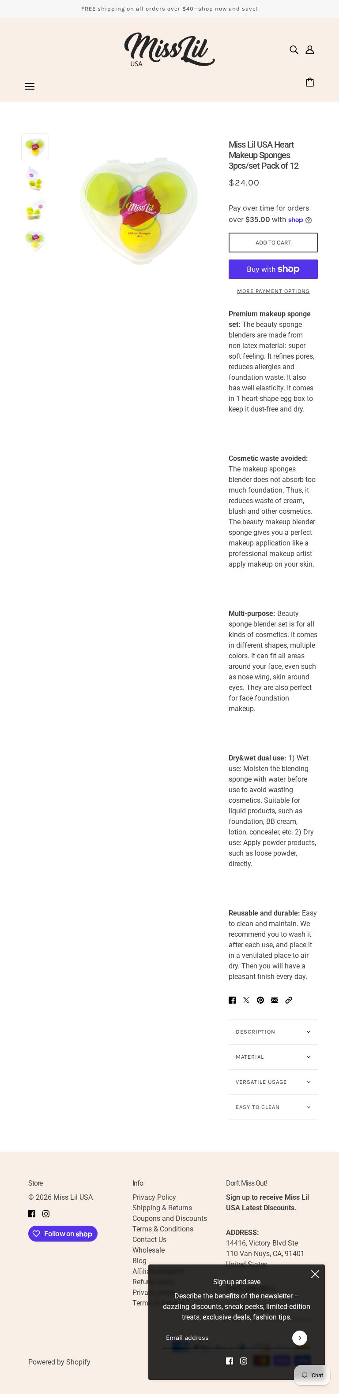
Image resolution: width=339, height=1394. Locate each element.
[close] (315, 1274)
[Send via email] (274, 999)
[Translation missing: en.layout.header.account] (310, 49)
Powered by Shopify (59, 1362)
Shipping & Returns (162, 1208)
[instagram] (244, 1360)
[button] (289, 999)
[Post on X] (246, 999)
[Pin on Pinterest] (260, 999)
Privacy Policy (154, 1197)
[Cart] (311, 83)
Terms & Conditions (162, 1229)
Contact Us (149, 1239)
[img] (294, 49)
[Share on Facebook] (232, 999)
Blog (139, 1261)
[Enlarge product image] (139, 209)
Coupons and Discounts (169, 1218)
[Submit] (299, 1338)
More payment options (273, 291)
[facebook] (229, 1360)
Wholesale (148, 1250)
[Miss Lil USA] (169, 49)
